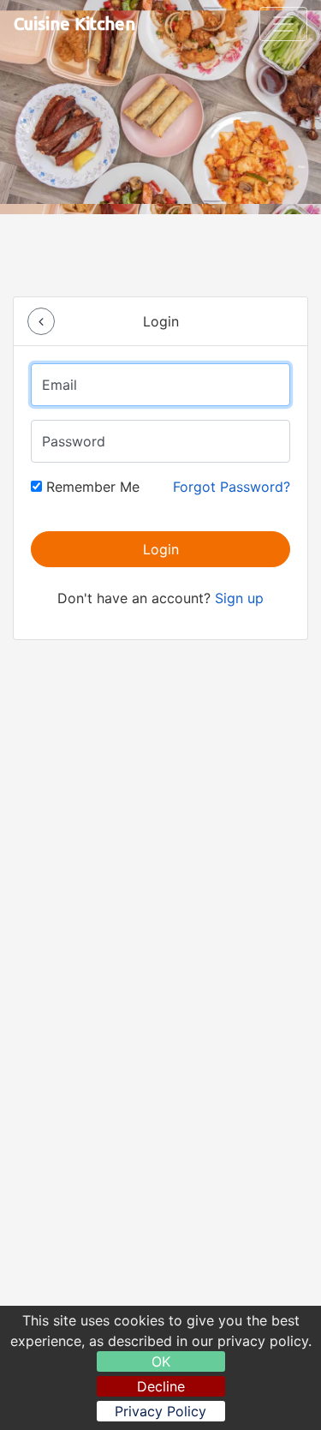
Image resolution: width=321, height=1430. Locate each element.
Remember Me (91, 486)
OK (161, 1361)
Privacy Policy (160, 1411)
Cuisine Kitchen (74, 23)
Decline (161, 1386)
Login (161, 549)
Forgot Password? (231, 486)
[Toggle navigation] (283, 24)
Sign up (239, 598)
